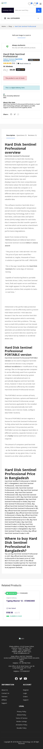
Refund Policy (21, 715)
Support (4, 703)
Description (10, 135)
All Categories (13, 18)
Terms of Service (21, 718)
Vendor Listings (21, 721)
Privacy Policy (21, 711)
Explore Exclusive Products (12, 60)
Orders (25, 697)
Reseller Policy (21, 728)
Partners (4, 697)
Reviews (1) (32, 135)
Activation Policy (21, 725)
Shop (10, 26)
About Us (5, 690)
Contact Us (5, 693)
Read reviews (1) (25, 63)
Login (25, 693)
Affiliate (4, 700)
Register (26, 690)
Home (4, 26)
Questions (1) (21, 135)
